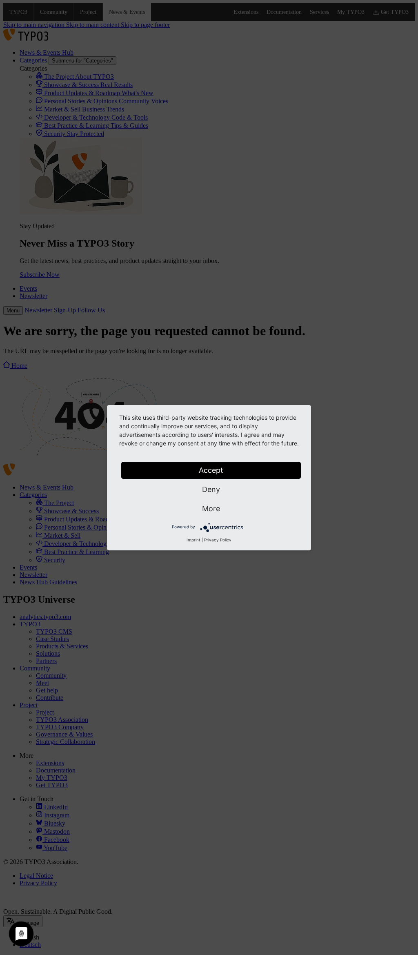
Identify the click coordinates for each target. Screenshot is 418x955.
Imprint (193, 539)
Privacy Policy (217, 539)
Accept (211, 470)
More (211, 508)
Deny (211, 489)
